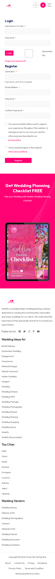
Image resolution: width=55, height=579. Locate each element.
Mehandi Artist (8, 529)
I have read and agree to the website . (25, 149)
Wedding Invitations (11, 545)
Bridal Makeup (8, 346)
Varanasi (5, 493)
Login (9, 53)
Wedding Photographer (12, 518)
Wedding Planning (10, 417)
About (8, 563)
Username (11, 71)
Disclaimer (42, 563)
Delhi (4, 451)
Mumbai (5, 467)
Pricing (31, 563)
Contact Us (19, 563)
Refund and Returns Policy (27, 573)
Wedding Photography (12, 407)
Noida (4, 461)
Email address (12, 87)
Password (10, 37)
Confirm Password (14, 110)
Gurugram (6, 472)
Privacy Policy (15, 568)
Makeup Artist (8, 513)
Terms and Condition (34, 568)
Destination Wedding (11, 351)
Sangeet (5, 381)
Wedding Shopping (10, 422)
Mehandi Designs (9, 366)
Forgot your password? (15, 61)
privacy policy (14, 140)
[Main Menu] (49, 5)
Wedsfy (5, 432)
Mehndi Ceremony (10, 371)
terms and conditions (17, 151)
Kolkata (5, 483)
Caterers (6, 523)
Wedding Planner (9, 412)
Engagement (8, 356)
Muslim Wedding (9, 376)
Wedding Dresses (10, 391)
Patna (4, 456)
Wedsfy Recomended (12, 437)
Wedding (6, 386)
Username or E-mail (15, 26)
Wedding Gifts (8, 396)
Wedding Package (10, 401)
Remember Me (47, 53)
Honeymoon (7, 361)
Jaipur (4, 488)
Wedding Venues (9, 507)
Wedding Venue (9, 427)
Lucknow (6, 477)
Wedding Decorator (11, 539)
